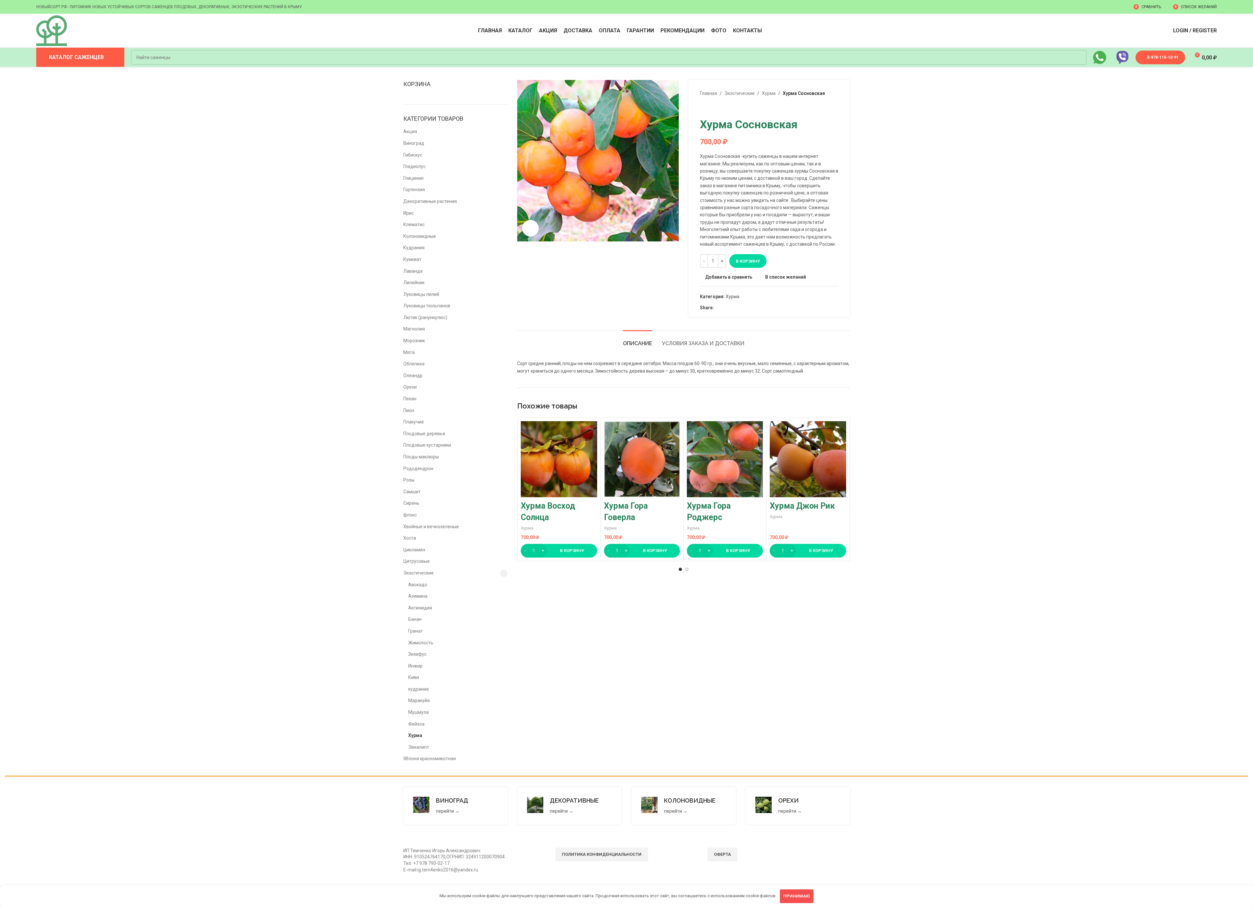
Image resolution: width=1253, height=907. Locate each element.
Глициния (413, 178)
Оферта (722, 854)
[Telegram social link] (740, 307)
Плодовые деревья (424, 433)
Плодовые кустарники (427, 445)
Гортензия (414, 189)
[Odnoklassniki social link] (717, 307)
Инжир (415, 666)
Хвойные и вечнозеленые (431, 526)
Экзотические (418, 573)
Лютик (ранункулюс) (425, 317)
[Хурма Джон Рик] (808, 459)
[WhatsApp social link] (725, 307)
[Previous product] (704, 107)
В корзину (748, 261)
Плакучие (413, 421)
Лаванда (413, 271)
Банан (415, 619)
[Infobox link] (455, 806)
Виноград (413, 143)
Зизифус (417, 654)
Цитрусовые (416, 561)
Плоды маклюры (421, 456)
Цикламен (414, 549)
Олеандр (413, 375)
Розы (408, 480)
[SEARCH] (1079, 57)
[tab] (637, 340)
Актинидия (420, 607)
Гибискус (412, 155)
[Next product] (719, 107)
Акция (410, 131)
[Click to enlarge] (530, 228)
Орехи (410, 387)
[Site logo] (51, 30)
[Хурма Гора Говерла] (642, 459)
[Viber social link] (747, 307)
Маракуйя (419, 700)
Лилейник (414, 282)
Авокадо (417, 584)
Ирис (408, 213)
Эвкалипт (418, 747)
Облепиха (414, 363)
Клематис (414, 224)
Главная (708, 93)
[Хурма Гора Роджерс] (725, 459)
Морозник (414, 340)
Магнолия (414, 328)
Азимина (417, 596)
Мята (409, 352)
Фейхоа (416, 724)
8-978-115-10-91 (1163, 57)
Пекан (409, 398)
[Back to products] (712, 107)
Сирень (411, 503)
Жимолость (420, 642)
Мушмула (418, 712)
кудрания (418, 689)
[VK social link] (732, 307)
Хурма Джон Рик (802, 506)
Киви (413, 677)
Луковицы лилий (421, 294)
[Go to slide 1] (680, 569)
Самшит (412, 491)
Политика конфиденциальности (602, 854)
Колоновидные (419, 236)
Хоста (409, 538)
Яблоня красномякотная (429, 758)
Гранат (415, 631)
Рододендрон (418, 468)
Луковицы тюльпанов (426, 305)
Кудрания (414, 247)
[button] (559, 551)
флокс (410, 514)
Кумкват (412, 259)
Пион (408, 410)
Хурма (415, 735)
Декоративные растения (430, 201)
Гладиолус (414, 166)
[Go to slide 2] (686, 569)
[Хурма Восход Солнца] (559, 459)
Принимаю (796, 896)
